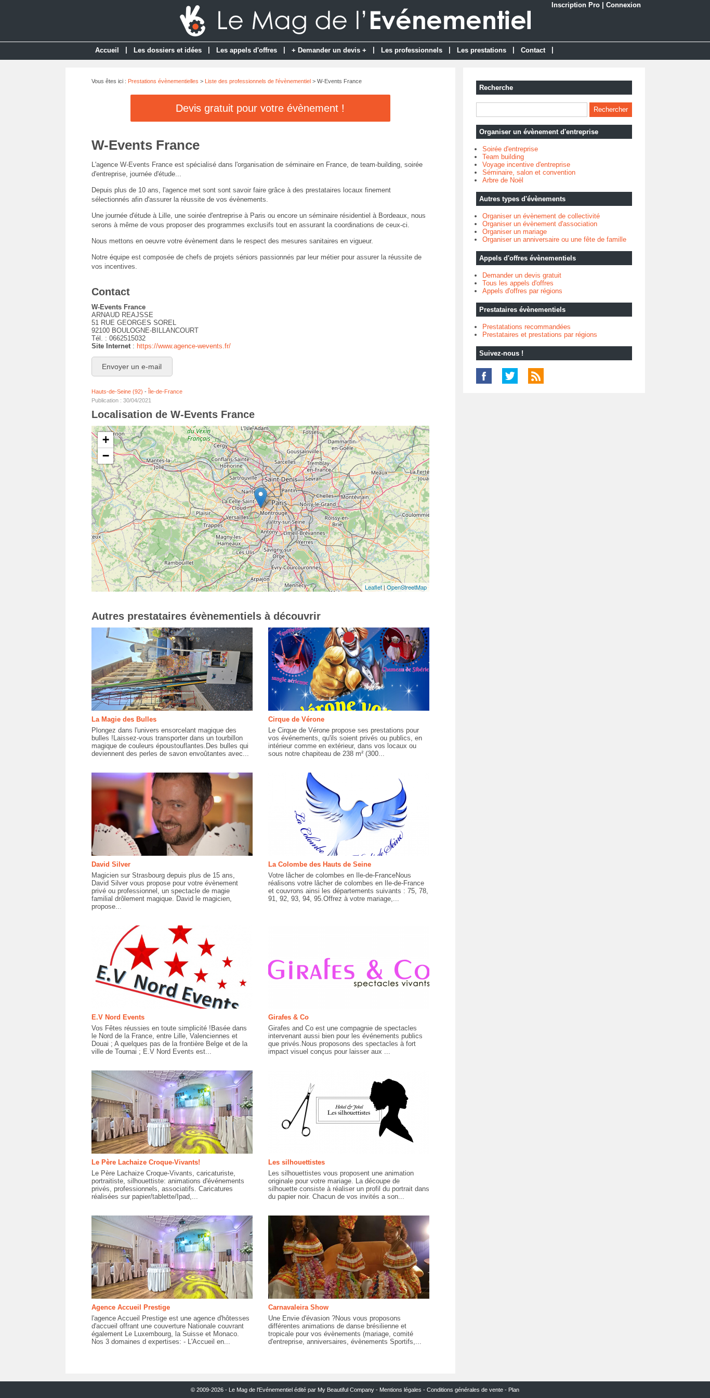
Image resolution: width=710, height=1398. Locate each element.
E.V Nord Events (117, 1017)
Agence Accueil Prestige (130, 1307)
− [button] (105, 455)
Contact (533, 50)
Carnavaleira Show (298, 1307)
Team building (503, 157)
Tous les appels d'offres (518, 283)
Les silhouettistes (296, 1162)
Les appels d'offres (246, 50)
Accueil (107, 50)
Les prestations (481, 50)
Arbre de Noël (502, 180)
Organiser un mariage (514, 232)
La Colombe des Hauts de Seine (319, 864)
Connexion (623, 5)
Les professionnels (411, 50)
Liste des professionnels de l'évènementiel (258, 81)
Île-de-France (165, 391)
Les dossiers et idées (168, 50)
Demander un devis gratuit (521, 275)
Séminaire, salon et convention (528, 172)
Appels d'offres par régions (522, 291)
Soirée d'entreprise (510, 149)
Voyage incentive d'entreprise (526, 164)
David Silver (110, 864)
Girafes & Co (288, 1017)
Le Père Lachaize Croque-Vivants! (145, 1162)
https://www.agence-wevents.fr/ (184, 346)
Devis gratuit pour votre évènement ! (260, 108)
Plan (513, 1390)
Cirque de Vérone (296, 719)
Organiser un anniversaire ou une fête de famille (554, 239)
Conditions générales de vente (465, 1390)
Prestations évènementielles (163, 81)
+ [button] (105, 439)
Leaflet (373, 587)
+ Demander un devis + (329, 50)
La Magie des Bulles (123, 719)
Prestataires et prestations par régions (539, 334)
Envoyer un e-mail (132, 366)
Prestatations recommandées (526, 327)
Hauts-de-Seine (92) (117, 391)
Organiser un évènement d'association (539, 224)
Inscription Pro (575, 5)
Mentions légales (400, 1390)
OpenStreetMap (407, 587)
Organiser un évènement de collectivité (541, 216)
